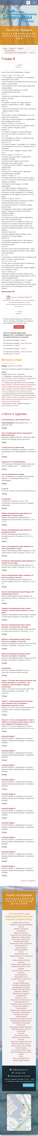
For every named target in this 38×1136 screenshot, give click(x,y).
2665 (5, 428)
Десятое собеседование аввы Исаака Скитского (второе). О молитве (16, 655)
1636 (5, 620)
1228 (5, 832)
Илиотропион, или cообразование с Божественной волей (21, 956)
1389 (5, 861)
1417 (5, 541)
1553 (5, 803)
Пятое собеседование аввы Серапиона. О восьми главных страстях (17, 576)
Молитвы (21, 973)
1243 (5, 847)
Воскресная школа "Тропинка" (21, 943)
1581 (5, 587)
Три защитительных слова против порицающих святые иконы (21, 1052)
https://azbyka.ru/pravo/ (10, 406)
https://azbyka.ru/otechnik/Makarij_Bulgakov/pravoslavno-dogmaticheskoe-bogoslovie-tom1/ (19, 386)
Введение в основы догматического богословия (21, 934)
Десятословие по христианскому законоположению (21, 947)
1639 (5, 649)
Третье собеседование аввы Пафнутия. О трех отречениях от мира (17, 547)
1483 (5, 775)
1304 (5, 715)
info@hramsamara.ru (19, 1070)
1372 (5, 469)
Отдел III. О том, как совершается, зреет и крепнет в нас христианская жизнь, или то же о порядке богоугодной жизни (18, 722)
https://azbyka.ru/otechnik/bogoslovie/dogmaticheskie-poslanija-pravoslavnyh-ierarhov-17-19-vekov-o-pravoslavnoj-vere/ (19, 399)
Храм (5, 48)
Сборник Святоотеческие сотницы (21, 1038)
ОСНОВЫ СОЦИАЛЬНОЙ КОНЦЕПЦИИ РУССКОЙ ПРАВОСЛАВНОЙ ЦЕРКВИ (21, 987)
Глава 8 (23, 340)
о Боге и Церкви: (14, 414)
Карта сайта (28, 1085)
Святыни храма (21, 1048)
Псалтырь (21, 1033)
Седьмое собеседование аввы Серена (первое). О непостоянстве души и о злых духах (18, 610)
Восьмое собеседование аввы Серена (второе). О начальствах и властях (16, 626)
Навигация (7, 2)
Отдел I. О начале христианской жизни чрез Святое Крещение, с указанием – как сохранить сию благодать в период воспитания (19, 683)
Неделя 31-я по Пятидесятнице (13, 462)
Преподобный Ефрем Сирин (21, 1021)
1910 (5, 525)
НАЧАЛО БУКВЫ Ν (8, 808)
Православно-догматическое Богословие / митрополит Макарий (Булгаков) (21, 1012)
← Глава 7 (19, 65)
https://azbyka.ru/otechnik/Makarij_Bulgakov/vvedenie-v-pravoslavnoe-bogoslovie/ (19, 379)
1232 (5, 746)
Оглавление (6, 499)
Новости (12, 48)
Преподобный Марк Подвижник (21, 1027)
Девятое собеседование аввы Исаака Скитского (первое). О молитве (16, 640)
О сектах (5, 489)
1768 (5, 556)
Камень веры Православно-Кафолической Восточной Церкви (21, 966)
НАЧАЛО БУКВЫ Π (8, 852)
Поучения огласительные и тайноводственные (21, 1001)
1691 (5, 731)
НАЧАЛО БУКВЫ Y (8, 780)
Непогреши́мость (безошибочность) (16, 420)
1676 (5, 603)
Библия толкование (21, 929)
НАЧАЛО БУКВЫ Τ (8, 765)
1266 (5, 696)
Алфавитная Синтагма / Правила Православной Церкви (21, 924)
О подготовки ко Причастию (13, 447)
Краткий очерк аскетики (21, 971)
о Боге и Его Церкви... (28, 881)
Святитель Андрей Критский (21, 1042)
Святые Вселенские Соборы (21, 1046)
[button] (28, 2)
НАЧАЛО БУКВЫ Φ (8, 794)
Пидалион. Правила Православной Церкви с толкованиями (21, 993)
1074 (5, 876)
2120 (5, 494)
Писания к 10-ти (21, 998)
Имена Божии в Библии (21, 960)
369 (4, 442)
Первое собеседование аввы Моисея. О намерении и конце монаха (17, 514)
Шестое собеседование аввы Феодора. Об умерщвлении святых (18, 593)
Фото (21, 1056)
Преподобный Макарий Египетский (21, 1024)
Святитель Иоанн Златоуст (21, 1044)
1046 (5, 457)
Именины (21, 962)
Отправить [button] (19, 327)
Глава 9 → (19, 67)
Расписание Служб (21, 1035)
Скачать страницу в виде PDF (21, 297)
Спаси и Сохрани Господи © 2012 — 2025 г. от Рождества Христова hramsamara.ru (19, 1080)
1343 (5, 789)
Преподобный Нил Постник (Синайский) (21, 1030)
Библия (20, 48)
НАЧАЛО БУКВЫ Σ (8, 751)
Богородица (21, 931)
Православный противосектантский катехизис (21, 1017)
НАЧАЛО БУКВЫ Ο (8, 837)
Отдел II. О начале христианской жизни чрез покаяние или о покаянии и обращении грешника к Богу (17, 703)
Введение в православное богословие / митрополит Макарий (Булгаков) (21, 939)
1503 (5, 570)
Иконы (21, 952)
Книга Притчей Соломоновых (16, 53)
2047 (5, 484)
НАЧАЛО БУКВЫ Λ (8, 866)
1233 (5, 818)
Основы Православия (21, 983)
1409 (5, 634)
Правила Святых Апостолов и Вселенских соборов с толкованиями (21, 1006)
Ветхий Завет (10, 50)
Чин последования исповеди (13, 474)
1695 (5, 663)
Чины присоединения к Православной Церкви (21, 1059)
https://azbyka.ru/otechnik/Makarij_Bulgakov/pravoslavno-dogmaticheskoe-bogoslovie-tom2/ (19, 390)
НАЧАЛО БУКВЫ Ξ (8, 823)
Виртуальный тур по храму (20, 1076)
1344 (5, 508)
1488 (5, 760)
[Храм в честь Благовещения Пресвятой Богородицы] (19, 15)
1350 (5, 675)
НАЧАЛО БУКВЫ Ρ (8, 736)
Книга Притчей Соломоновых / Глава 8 (17, 344)
